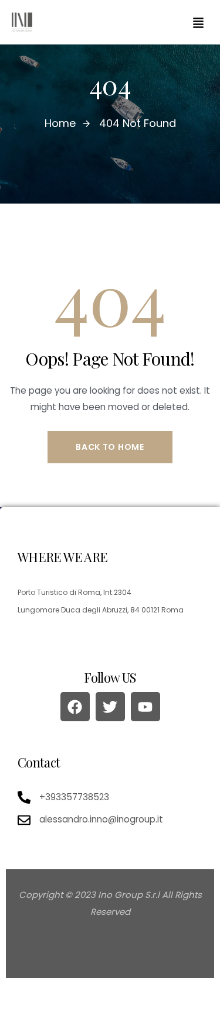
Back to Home (110, 447)
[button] (198, 22)
